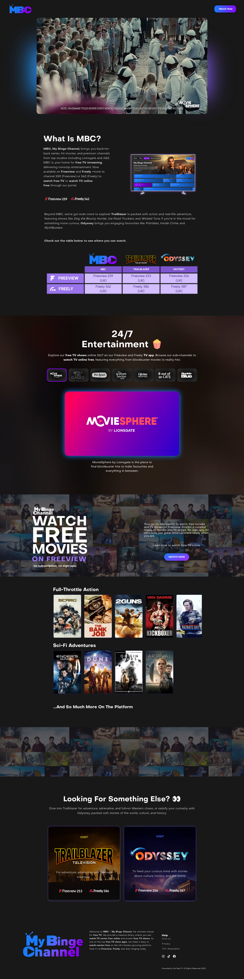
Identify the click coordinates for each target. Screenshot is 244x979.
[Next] (196, 616)
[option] (67, 616)
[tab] (57, 375)
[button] (225, 9)
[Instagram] (163, 956)
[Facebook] (174, 956)
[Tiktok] (168, 956)
